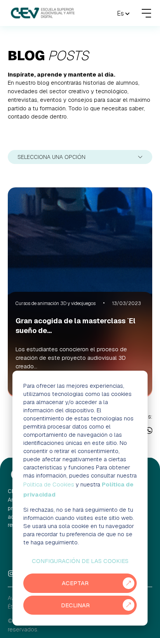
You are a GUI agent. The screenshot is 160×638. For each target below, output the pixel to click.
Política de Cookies (48, 484)
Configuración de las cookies (80, 561)
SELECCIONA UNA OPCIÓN (51, 156)
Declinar (75, 605)
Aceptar (75, 583)
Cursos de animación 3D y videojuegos (56, 303)
